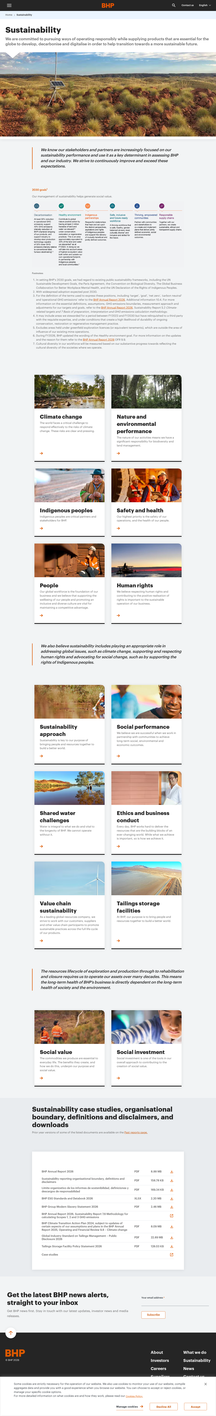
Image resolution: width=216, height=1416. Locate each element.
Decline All (163, 1406)
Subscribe (153, 1315)
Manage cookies (127, 1406)
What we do (194, 1352)
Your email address (153, 1298)
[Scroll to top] (10, 1333)
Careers (158, 1368)
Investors (160, 1360)
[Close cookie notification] (205, 1384)
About (157, 1352)
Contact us (188, 5)
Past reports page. (136, 1132)
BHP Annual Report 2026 (109, 299)
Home (8, 15)
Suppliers (160, 1376)
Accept (195, 1406)
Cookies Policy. (134, 1396)
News (188, 1368)
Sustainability (24, 15)
